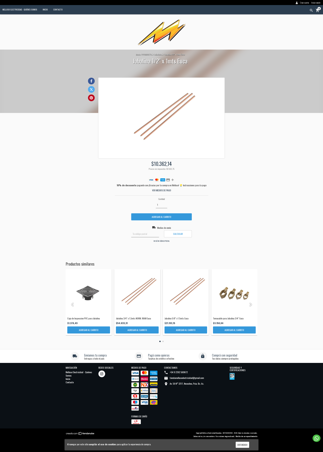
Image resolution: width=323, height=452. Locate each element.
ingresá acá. (230, 436)
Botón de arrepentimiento (246, 436)
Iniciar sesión (315, 2)
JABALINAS (158, 54)
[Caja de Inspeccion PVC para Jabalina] (89, 292)
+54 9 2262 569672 (179, 372)
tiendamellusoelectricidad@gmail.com (187, 378)
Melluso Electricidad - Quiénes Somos (20, 9)
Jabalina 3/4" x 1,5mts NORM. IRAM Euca (133, 318)
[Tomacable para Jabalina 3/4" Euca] (234, 292)
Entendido (242, 444)
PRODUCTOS (147, 54)
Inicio (45, 9)
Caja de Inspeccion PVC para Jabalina (83, 318)
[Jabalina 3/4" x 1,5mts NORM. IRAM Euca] (137, 292)
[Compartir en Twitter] (91, 89)
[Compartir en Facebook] (91, 81)
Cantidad (161, 199)
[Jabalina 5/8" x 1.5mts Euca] (186, 292)
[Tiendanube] (80, 434)
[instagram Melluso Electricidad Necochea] (101, 373)
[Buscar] (311, 10)
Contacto (58, 9)
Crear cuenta (304, 2)
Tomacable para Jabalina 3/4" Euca (228, 318)
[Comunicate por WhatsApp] (316, 438)
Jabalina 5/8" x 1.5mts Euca (176, 318)
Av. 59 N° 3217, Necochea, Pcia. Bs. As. (187, 383)
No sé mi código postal (162, 241)
